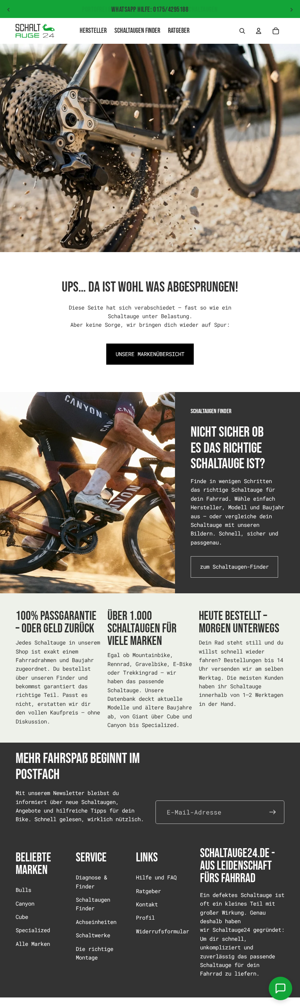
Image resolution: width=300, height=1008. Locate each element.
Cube (22, 916)
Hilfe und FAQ (156, 877)
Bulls (23, 889)
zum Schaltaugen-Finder (234, 566)
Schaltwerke (93, 935)
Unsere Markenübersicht (150, 354)
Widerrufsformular (162, 931)
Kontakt (147, 904)
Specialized (33, 930)
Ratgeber (148, 891)
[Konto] (258, 30)
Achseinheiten (96, 922)
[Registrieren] (272, 812)
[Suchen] (242, 30)
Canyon (25, 903)
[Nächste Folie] (291, 9)
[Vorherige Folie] (8, 9)
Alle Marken (33, 943)
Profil (145, 918)
